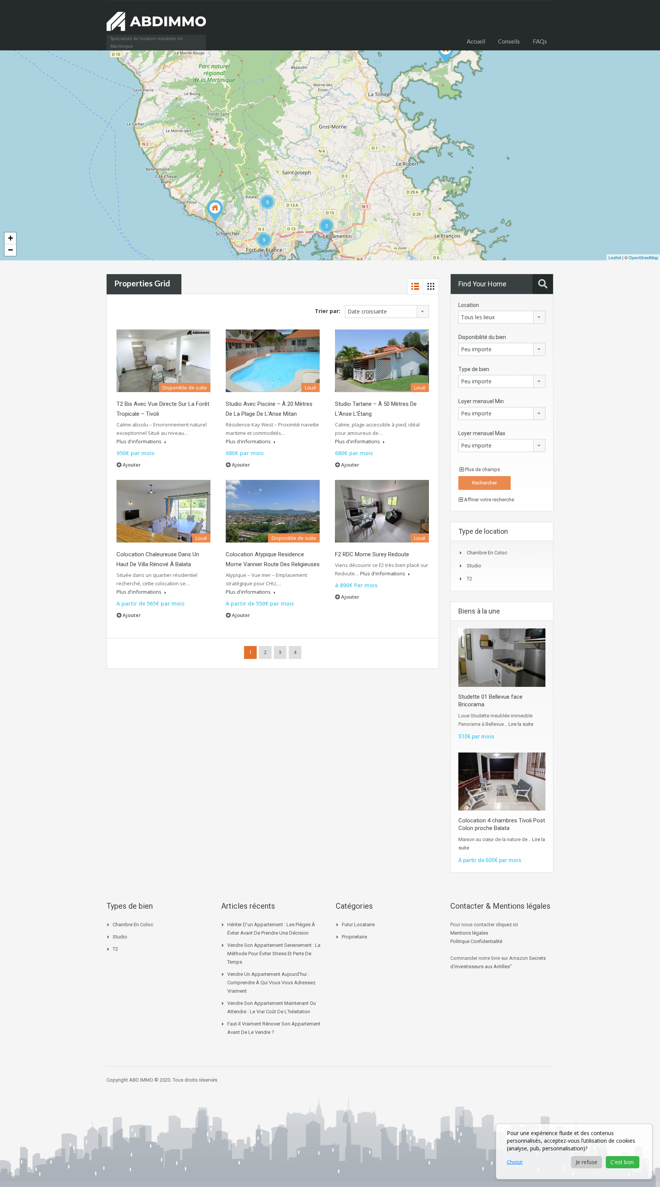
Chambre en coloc (487, 553)
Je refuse (586, 1162)
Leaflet (614, 257)
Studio (474, 565)
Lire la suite (520, 724)
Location (468, 305)
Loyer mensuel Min (481, 401)
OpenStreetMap (643, 257)
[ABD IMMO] (156, 25)
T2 (469, 578)
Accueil (476, 41)
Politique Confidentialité (476, 941)
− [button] (10, 250)
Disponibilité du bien (482, 337)
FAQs (540, 41)
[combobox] (387, 311)
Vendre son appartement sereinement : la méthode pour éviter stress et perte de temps (273, 953)
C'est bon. (622, 1162)
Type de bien (473, 369)
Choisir (515, 1161)
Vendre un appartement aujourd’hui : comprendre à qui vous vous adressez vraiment (271, 982)
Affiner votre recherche (488, 499)
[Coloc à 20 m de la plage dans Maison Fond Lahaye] (215, 211)
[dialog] (574, 1151)
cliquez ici (507, 924)
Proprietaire (354, 937)
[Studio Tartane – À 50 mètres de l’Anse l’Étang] (446, 52)
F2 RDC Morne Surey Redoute (372, 554)
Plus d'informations (139, 441)
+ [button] (10, 238)
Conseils (509, 41)
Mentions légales (469, 933)
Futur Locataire (358, 924)
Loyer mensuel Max (481, 433)
